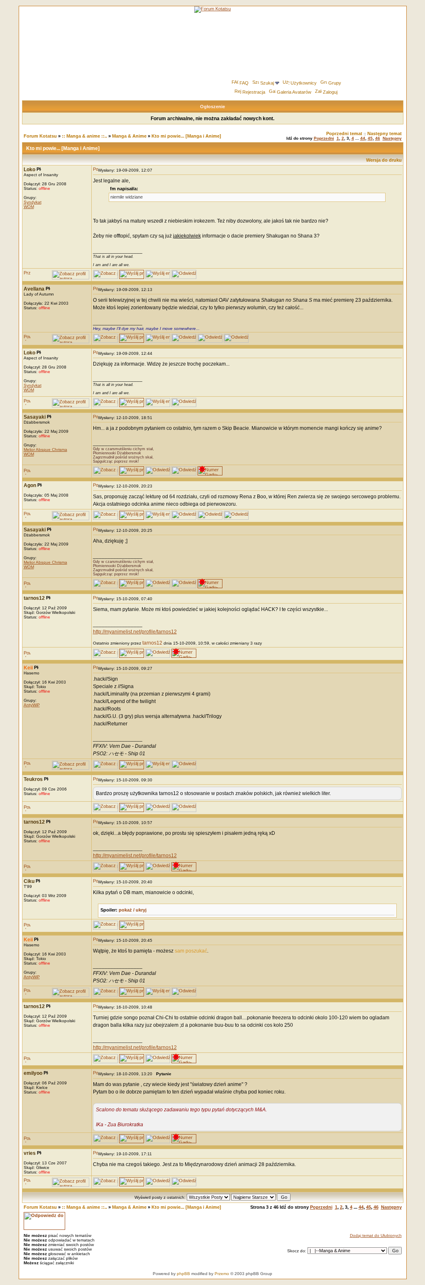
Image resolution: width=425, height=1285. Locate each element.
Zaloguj (330, 92)
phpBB (183, 1273)
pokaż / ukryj (133, 909)
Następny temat (384, 133)
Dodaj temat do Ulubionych (376, 1235)
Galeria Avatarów (294, 92)
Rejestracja (253, 92)
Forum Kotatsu (40, 135)
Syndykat (33, 202)
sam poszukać (191, 951)
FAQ (244, 82)
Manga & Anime (129, 135)
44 (362, 138)
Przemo (222, 1273)
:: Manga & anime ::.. (84, 135)
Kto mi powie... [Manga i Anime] (186, 135)
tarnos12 (152, 643)
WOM (29, 206)
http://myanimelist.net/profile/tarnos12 (135, 632)
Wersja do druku (384, 160)
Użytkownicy (304, 82)
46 (377, 138)
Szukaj (267, 82)
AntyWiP (32, 705)
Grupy (334, 82)
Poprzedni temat (344, 133)
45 (370, 138)
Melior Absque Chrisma (45, 449)
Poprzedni (324, 138)
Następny (392, 138)
